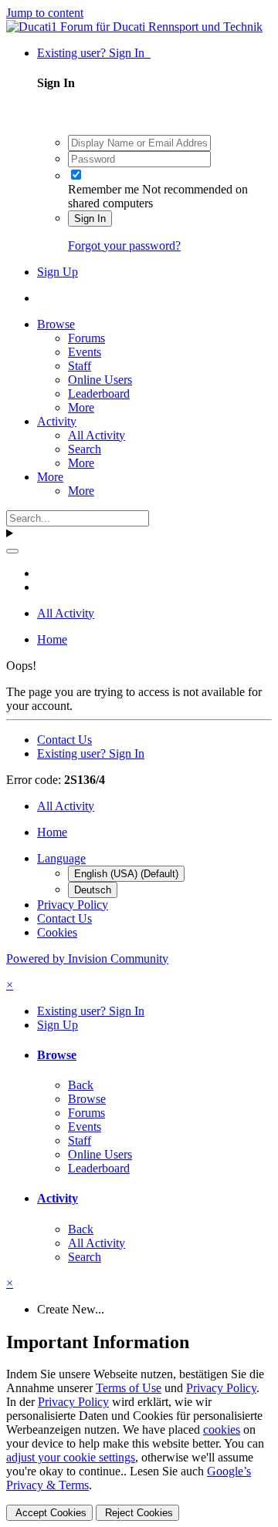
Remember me (103, 189)
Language (61, 858)
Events (84, 351)
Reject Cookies (137, 1513)
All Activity (96, 435)
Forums (86, 338)
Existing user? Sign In (94, 52)
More (81, 407)
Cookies (57, 932)
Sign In (90, 218)
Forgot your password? (124, 245)
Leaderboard (99, 393)
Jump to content (44, 12)
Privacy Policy (72, 904)
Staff (79, 365)
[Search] (12, 551)
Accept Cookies (49, 1513)
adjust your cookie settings (70, 1457)
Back (80, 1084)
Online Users (100, 379)
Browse (56, 324)
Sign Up (57, 271)
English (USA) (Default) (126, 874)
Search (84, 449)
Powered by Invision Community (87, 958)
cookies (221, 1429)
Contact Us (64, 739)
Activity (56, 421)
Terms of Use (128, 1387)
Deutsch (92, 890)
